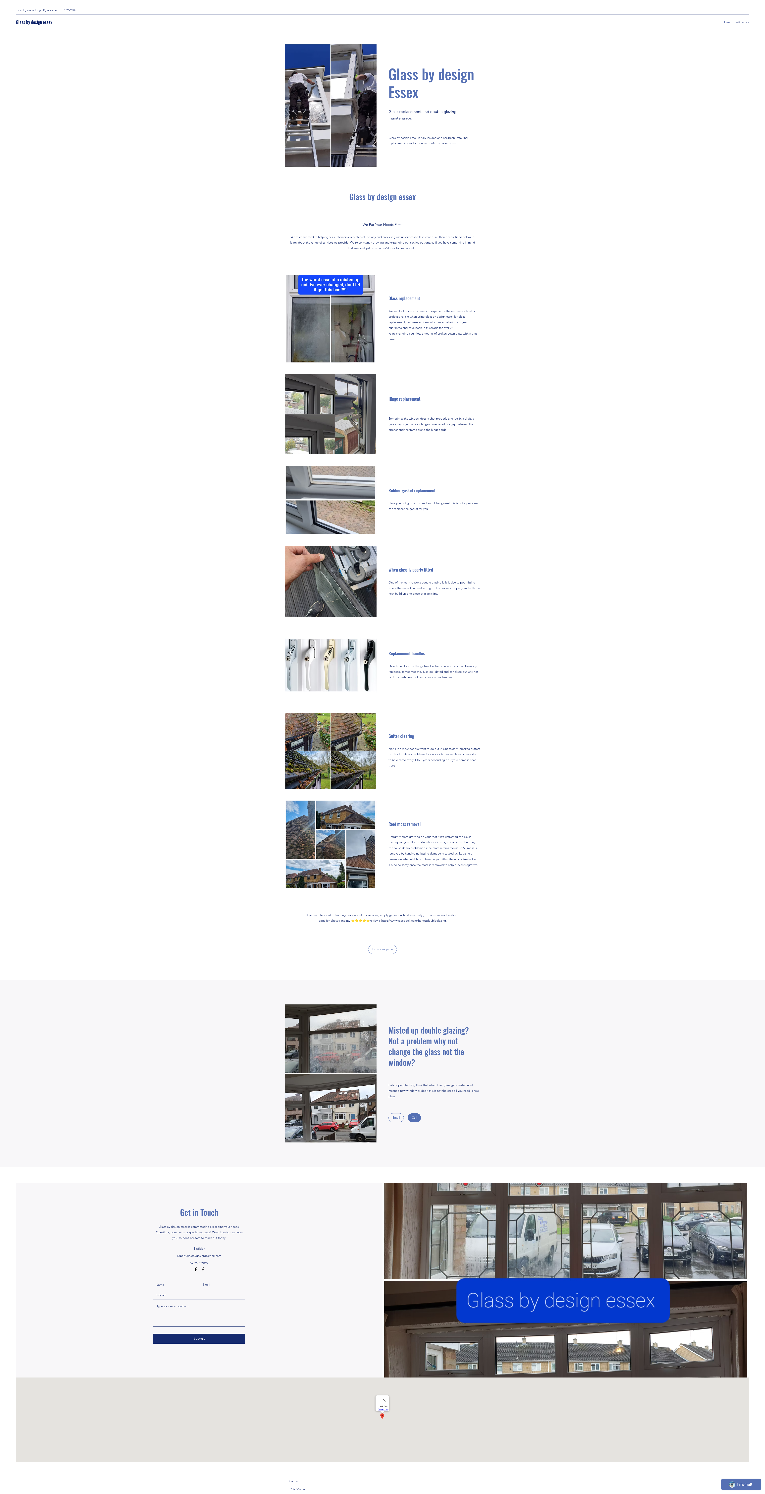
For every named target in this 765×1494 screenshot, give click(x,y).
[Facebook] (195, 1269)
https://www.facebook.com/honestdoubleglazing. (414, 920)
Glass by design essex (34, 22)
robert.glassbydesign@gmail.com (37, 10)
